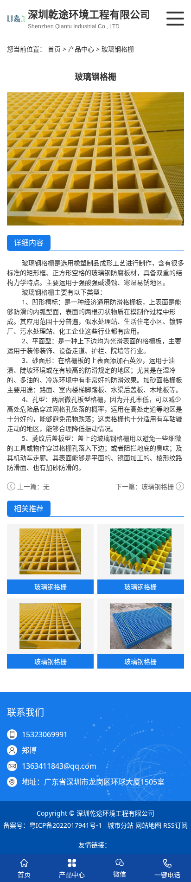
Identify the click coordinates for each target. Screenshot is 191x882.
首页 (54, 49)
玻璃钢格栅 (118, 49)
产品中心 (81, 49)
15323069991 (45, 734)
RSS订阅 (175, 825)
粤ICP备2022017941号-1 (65, 825)
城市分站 (121, 825)
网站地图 (148, 825)
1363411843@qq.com (59, 766)
